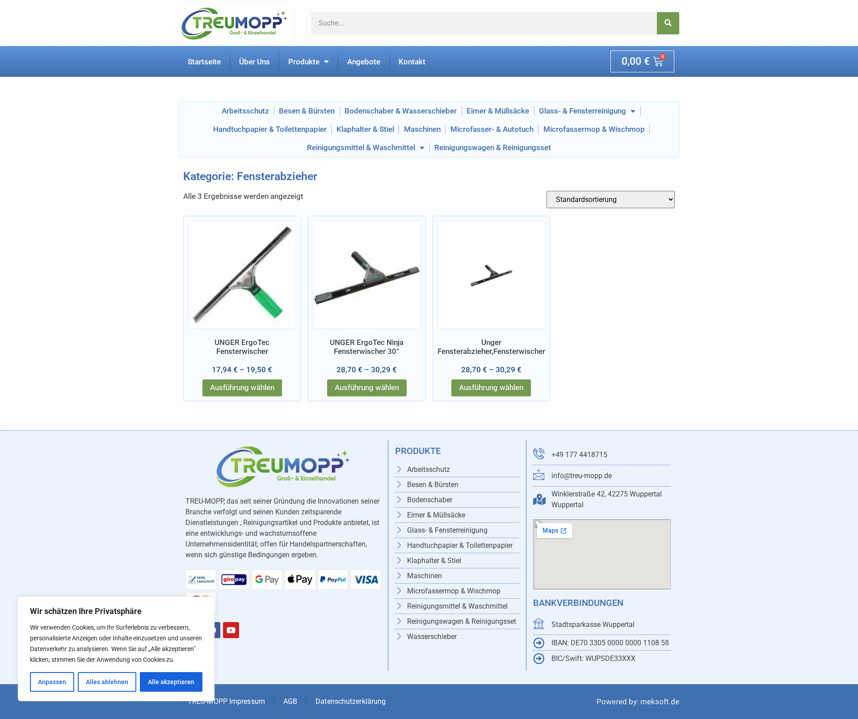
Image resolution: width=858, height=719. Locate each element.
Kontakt (412, 61)
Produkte (304, 61)
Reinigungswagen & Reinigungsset (492, 147)
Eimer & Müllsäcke (498, 110)
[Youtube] (231, 630)
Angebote (363, 61)
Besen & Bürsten (307, 110)
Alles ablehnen (107, 681)
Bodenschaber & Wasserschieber (401, 110)
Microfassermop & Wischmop (594, 129)
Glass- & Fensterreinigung (582, 110)
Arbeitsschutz (245, 110)
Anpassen (52, 681)
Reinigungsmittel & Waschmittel (361, 147)
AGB (290, 701)
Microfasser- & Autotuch (492, 129)
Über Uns (254, 61)
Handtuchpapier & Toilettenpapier (270, 129)
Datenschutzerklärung (351, 701)
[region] (116, 649)
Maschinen (422, 129)
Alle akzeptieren (171, 681)
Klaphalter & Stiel (365, 129)
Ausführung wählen (242, 387)
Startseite (204, 61)
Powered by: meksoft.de (638, 701)
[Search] (668, 23)
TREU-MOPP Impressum (226, 701)
